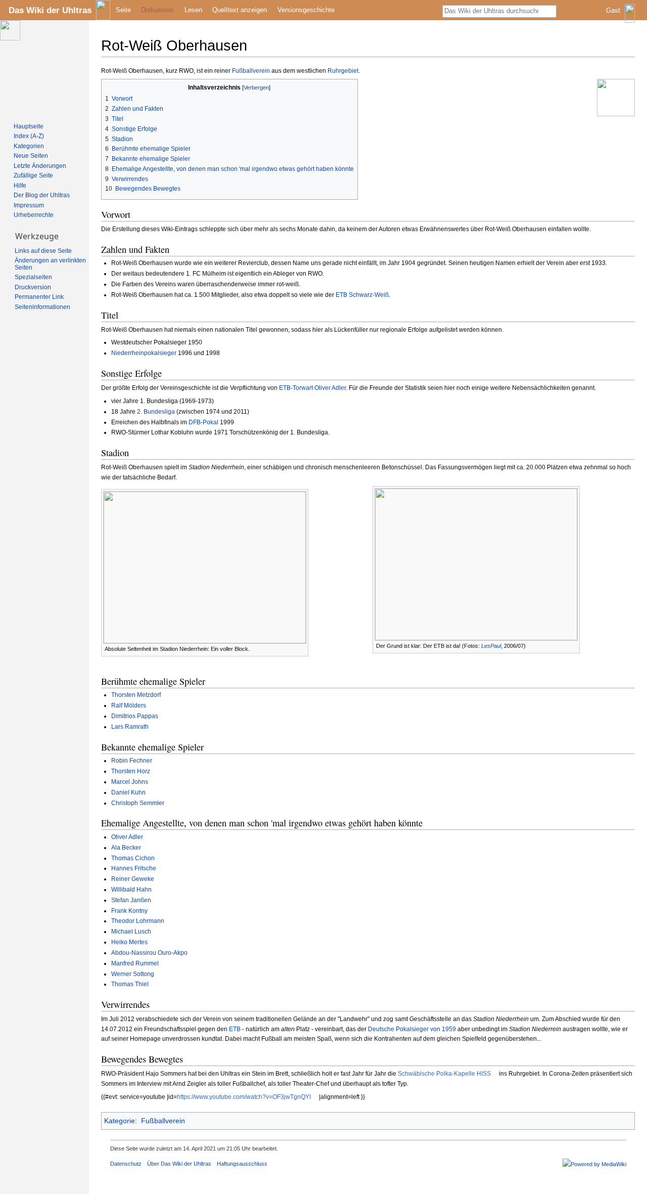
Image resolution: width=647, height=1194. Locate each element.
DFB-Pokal (203, 422)
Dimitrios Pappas (134, 716)
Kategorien (29, 146)
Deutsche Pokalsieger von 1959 (412, 1029)
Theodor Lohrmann (137, 920)
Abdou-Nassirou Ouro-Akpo (149, 952)
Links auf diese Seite (43, 250)
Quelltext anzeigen (239, 10)
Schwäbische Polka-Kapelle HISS (444, 1073)
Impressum (29, 205)
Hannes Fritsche (133, 868)
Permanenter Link (39, 296)
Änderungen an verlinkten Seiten (50, 264)
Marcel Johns (129, 781)
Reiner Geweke (132, 878)
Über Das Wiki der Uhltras (179, 1164)
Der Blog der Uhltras (42, 195)
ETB (235, 1029)
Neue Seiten (31, 155)
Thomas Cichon (133, 858)
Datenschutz (126, 1164)
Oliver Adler (330, 387)
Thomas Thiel (130, 984)
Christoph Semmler (137, 803)
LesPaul (491, 646)
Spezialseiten (33, 277)
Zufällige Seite (33, 175)
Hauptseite (28, 126)
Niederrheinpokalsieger (143, 353)
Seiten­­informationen (42, 307)
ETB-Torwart (296, 387)
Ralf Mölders (128, 705)
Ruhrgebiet (343, 70)
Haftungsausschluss (242, 1164)
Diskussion (157, 10)
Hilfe (20, 185)
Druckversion (33, 287)
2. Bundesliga (156, 411)
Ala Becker (126, 847)
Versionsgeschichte (306, 10)
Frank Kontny (129, 910)
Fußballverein (251, 70)
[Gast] (621, 18)
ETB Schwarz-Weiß (362, 294)
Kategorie (119, 1121)
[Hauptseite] (44, 68)
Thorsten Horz (130, 771)
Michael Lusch (131, 931)
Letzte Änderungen (40, 165)
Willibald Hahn (131, 889)
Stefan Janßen (131, 900)
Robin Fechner (131, 760)
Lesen (193, 10)
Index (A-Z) (29, 136)
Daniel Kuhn (128, 792)
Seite (123, 10)
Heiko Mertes (129, 942)
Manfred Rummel (135, 963)
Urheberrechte (34, 214)
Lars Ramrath (130, 726)
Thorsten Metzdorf (136, 694)
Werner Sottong (132, 974)
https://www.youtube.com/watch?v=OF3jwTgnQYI (244, 1096)
